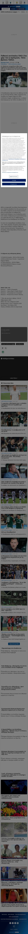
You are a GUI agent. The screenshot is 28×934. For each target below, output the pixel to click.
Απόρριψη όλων (13, 183)
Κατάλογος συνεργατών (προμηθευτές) (10, 172)
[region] (14, 160)
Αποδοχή (14, 180)
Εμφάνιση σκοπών (13, 176)
